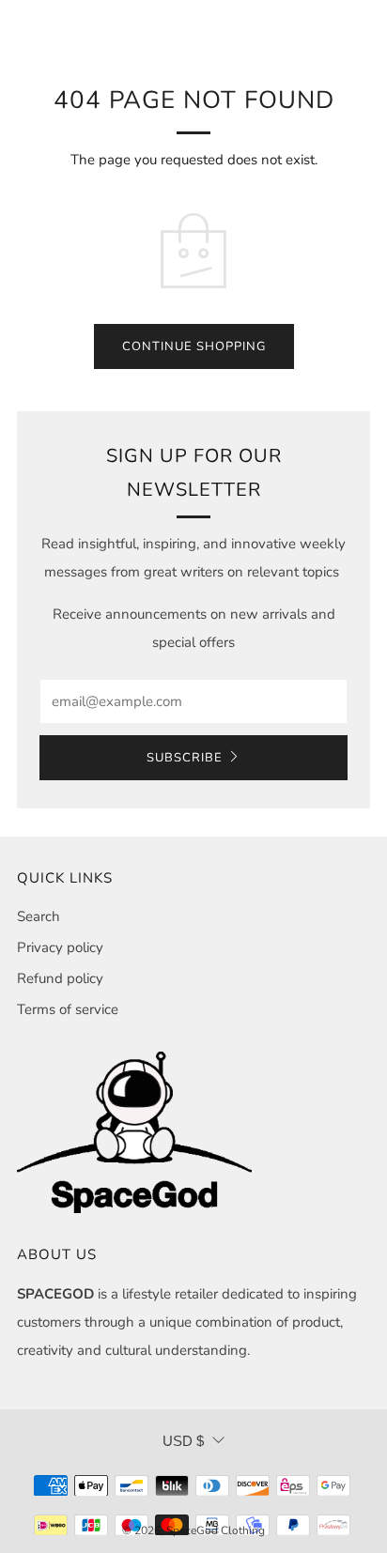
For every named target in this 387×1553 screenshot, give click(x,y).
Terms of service (67, 1009)
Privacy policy (60, 947)
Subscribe (185, 757)
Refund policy (60, 978)
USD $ (183, 1441)
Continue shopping (194, 346)
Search (38, 916)
